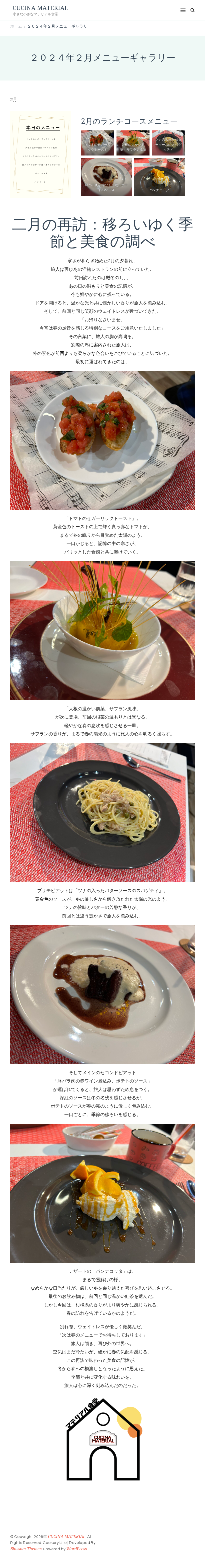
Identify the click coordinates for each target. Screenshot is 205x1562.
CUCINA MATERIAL (40, 8)
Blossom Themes (26, 1548)
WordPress (76, 1548)
